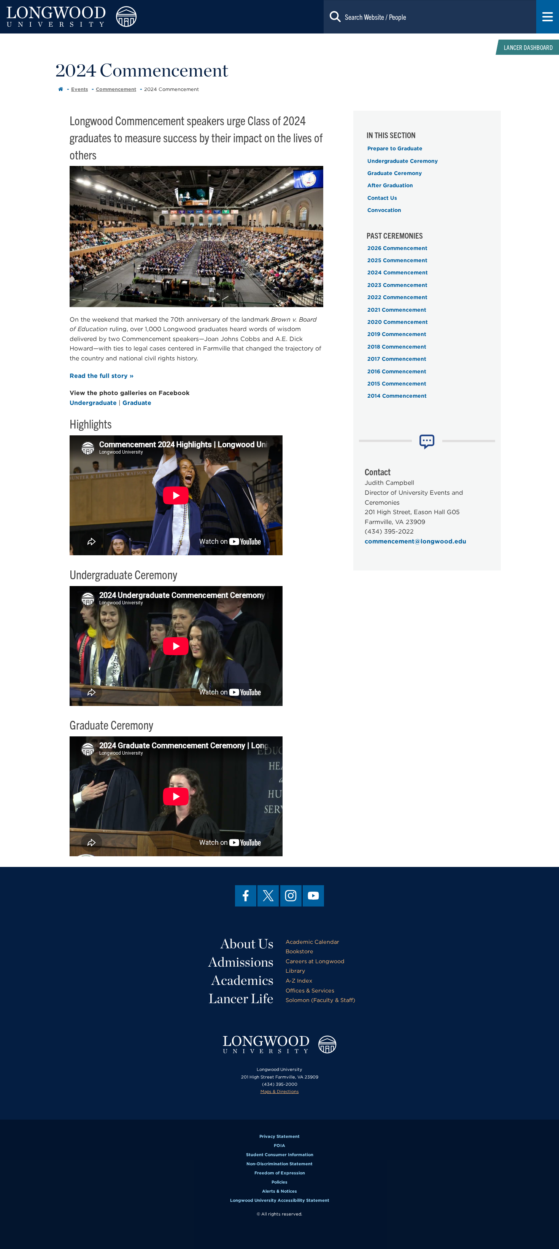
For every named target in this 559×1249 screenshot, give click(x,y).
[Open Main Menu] (547, 16)
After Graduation (390, 185)
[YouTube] (313, 895)
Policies (279, 1182)
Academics (242, 980)
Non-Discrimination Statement (279, 1163)
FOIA (279, 1145)
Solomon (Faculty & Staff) (320, 1000)
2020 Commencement (397, 322)
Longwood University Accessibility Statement (279, 1200)
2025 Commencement (397, 260)
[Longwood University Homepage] (112, 16)
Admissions (240, 962)
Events (79, 89)
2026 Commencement (397, 248)
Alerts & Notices (279, 1191)
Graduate (136, 402)
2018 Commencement (396, 347)
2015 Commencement (396, 384)
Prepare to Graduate (394, 148)
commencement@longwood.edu (415, 541)
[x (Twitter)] (268, 895)
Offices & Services (310, 990)
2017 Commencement (396, 359)
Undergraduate (93, 402)
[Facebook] (245, 895)
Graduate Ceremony (394, 173)
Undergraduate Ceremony (402, 161)
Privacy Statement (279, 1136)
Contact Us (382, 198)
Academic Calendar (312, 941)
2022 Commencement (397, 297)
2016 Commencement (396, 371)
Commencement (116, 89)
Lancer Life (240, 998)
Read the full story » (101, 375)
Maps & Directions (279, 1091)
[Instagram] (291, 895)
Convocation (384, 210)
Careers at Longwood (315, 961)
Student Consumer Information (279, 1154)
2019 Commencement (396, 334)
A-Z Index (299, 980)
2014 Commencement (397, 396)
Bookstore (299, 951)
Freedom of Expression (279, 1173)
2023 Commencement (397, 285)
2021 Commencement (396, 310)
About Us (247, 943)
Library (295, 970)
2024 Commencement (397, 272)
